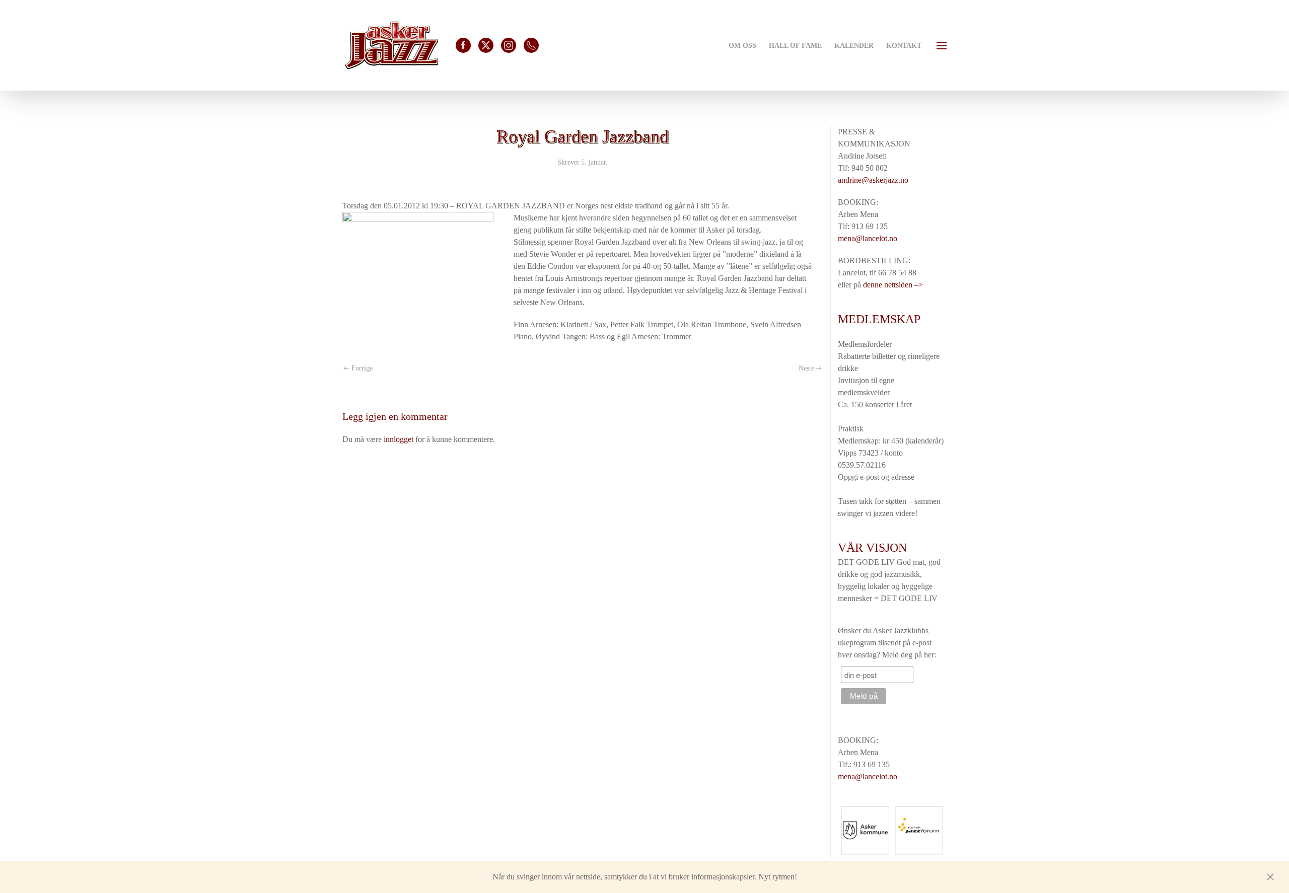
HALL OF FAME (795, 45)
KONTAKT (903, 45)
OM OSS (742, 45)
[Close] (1270, 876)
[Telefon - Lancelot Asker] (531, 45)
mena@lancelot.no (867, 238)
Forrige (362, 368)
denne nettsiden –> (893, 284)
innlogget (398, 439)
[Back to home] (391, 45)
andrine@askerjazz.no (873, 180)
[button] (942, 45)
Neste (806, 368)
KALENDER (854, 45)
